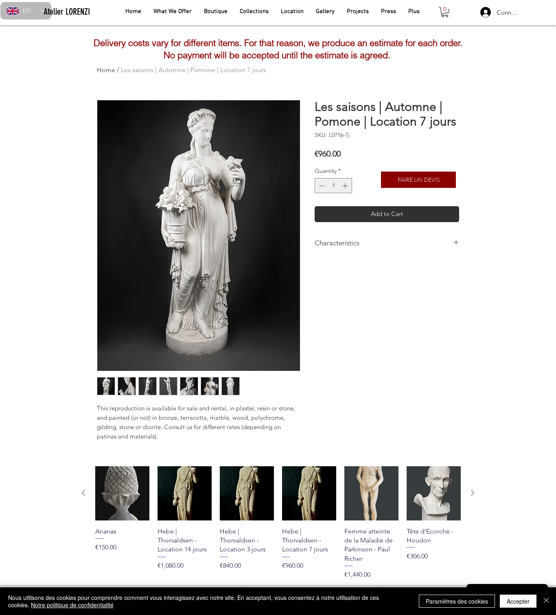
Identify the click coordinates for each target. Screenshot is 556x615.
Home (106, 70)
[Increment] (346, 186)
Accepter (518, 601)
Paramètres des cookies (457, 601)
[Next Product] (472, 493)
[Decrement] (321, 186)
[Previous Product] (83, 493)
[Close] (546, 601)
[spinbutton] (333, 186)
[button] (445, 12)
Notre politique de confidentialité (72, 605)
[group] (278, 523)
